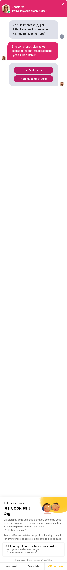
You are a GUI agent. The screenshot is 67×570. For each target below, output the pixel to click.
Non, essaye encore (33, 78)
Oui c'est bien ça (33, 70)
